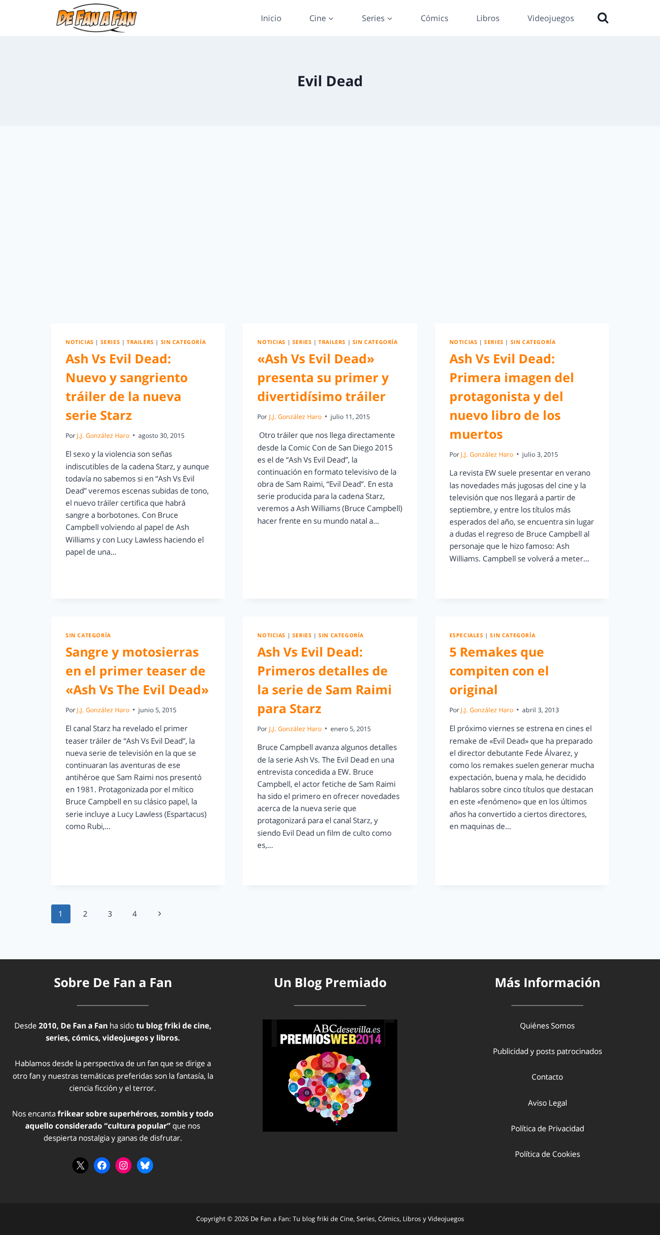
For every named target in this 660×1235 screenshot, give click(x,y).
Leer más (87, 572)
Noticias (80, 341)
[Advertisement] (330, 224)
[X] (80, 1165)
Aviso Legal (547, 1103)
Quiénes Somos (547, 1025)
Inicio (271, 18)
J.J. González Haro (103, 435)
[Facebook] (102, 1165)
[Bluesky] (145, 1165)
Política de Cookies (547, 1154)
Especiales (466, 635)
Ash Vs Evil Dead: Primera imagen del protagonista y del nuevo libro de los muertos (511, 396)
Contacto (547, 1077)
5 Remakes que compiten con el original (499, 670)
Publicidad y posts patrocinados (547, 1051)
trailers (140, 341)
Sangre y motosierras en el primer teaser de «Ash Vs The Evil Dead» (137, 670)
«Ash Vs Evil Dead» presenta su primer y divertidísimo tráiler (323, 377)
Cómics (435, 18)
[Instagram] (123, 1165)
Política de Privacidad (547, 1128)
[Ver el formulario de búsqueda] (601, 18)
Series (110, 341)
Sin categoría (183, 341)
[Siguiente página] (159, 913)
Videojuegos (551, 18)
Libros (488, 18)
